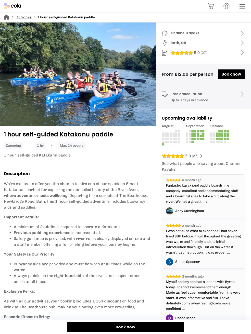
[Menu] (242, 6)
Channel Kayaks (185, 33)
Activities (24, 17)
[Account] (226, 6)
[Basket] (211, 6)
